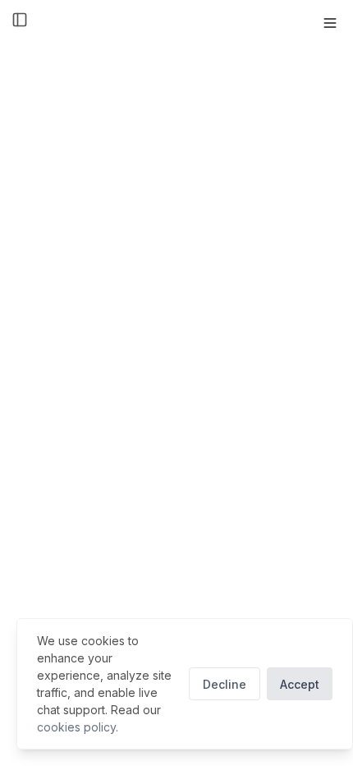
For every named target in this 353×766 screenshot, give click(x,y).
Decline (224, 684)
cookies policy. (77, 727)
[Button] (330, 23)
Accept (299, 684)
